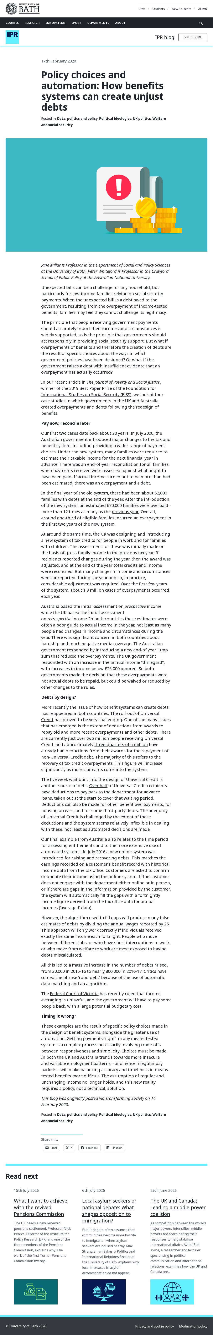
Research (32, 23)
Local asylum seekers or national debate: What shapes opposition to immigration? (109, 1210)
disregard (152, 662)
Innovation (56, 23)
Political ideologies (115, 118)
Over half (98, 785)
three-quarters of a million (121, 744)
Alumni (202, 9)
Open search (201, 23)
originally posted (82, 1098)
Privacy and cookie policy (154, 1326)
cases (110, 590)
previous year (125, 511)
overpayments (136, 590)
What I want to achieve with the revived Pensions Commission (40, 1207)
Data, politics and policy (77, 118)
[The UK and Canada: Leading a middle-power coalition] (172, 1291)
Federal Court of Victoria (74, 993)
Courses (12, 23)
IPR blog (164, 37)
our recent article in (103, 382)
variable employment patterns (80, 1063)
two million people (105, 738)
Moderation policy (193, 1326)
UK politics (142, 118)
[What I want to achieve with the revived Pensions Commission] (36, 1291)
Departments (98, 23)
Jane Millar (51, 265)
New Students (181, 9)
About (120, 23)
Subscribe (193, 37)
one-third (66, 518)
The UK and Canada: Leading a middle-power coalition (178, 1207)
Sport (76, 23)
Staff (142, 9)
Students (158, 9)
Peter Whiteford (102, 271)
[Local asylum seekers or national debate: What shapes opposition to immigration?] (104, 1291)
